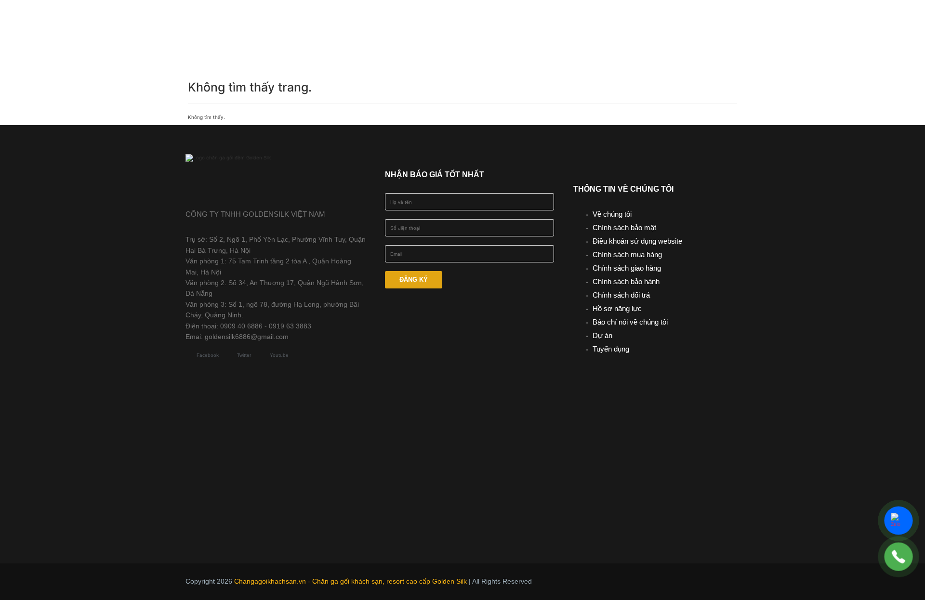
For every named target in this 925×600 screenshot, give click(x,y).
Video (669, 21)
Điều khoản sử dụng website (637, 241)
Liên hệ (506, 40)
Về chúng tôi (612, 214)
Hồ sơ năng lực (617, 308)
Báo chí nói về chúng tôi (630, 322)
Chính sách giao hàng (627, 268)
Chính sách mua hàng (627, 254)
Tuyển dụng (611, 349)
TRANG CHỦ (354, 21)
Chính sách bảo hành (626, 281)
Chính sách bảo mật (624, 227)
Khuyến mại (561, 21)
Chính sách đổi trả (621, 295)
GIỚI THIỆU (417, 21)
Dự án (602, 335)
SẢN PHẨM (487, 21)
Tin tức (622, 21)
